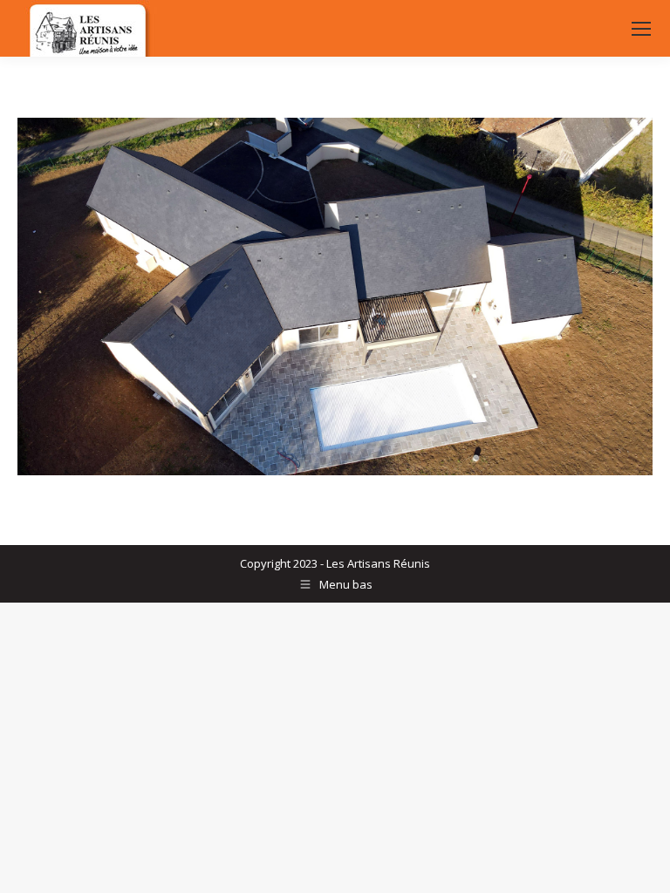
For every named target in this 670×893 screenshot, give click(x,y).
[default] (335, 296)
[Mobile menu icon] (641, 28)
